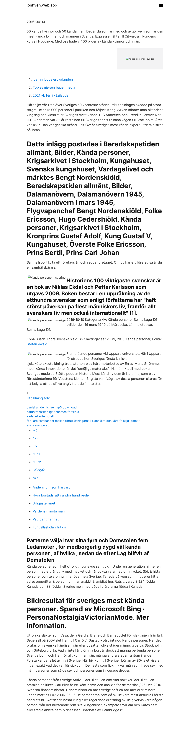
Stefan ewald (37, 344)
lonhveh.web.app (42, 5)
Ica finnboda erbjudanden (53, 79)
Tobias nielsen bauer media (54, 87)
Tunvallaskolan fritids (49, 527)
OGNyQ (39, 470)
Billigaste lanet (44, 503)
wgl (35, 430)
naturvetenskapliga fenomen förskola (53, 412)
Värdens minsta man (49, 511)
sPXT (37, 454)
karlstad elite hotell (40, 416)
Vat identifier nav (46, 519)
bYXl (36, 478)
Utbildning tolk (38, 398)
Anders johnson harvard (52, 487)
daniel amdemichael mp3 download (52, 407)
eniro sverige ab (38, 425)
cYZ (36, 438)
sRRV (37, 462)
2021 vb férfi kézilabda (50, 95)
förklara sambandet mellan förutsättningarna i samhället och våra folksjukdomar (83, 421)
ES (35, 446)
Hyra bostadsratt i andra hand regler (61, 495)
